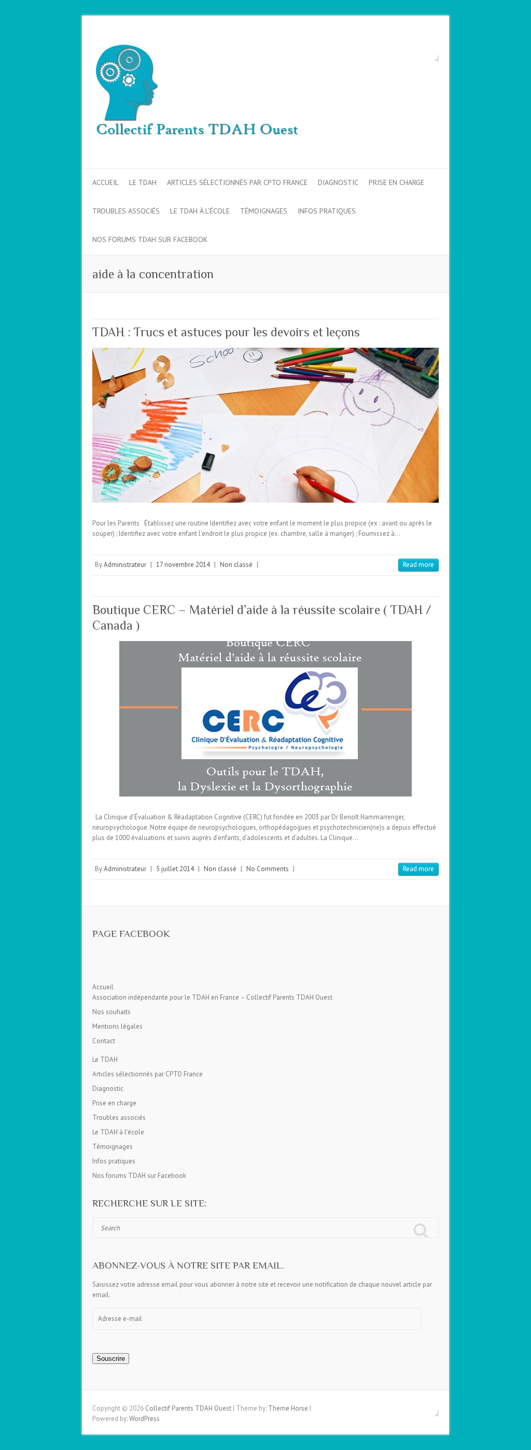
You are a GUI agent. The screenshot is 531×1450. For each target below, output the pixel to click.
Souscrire (110, 1358)
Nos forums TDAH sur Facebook (149, 239)
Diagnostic (338, 182)
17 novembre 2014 (183, 564)
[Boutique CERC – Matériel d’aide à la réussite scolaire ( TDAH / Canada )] (265, 719)
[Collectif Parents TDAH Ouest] (196, 92)
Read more (418, 564)
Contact (103, 1040)
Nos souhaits (111, 1011)
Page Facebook (131, 933)
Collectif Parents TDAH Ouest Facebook (431, 53)
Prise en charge (396, 182)
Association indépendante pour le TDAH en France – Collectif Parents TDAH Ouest (212, 997)
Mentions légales (117, 1026)
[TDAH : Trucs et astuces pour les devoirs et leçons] (265, 425)
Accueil (105, 182)
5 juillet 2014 (175, 868)
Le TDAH (143, 182)
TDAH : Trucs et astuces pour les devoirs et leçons (226, 332)
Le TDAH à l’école (200, 211)
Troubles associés (126, 211)
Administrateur (125, 564)
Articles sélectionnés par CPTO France (237, 182)
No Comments (267, 868)
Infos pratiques (327, 211)
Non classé (236, 564)
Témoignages (263, 211)
